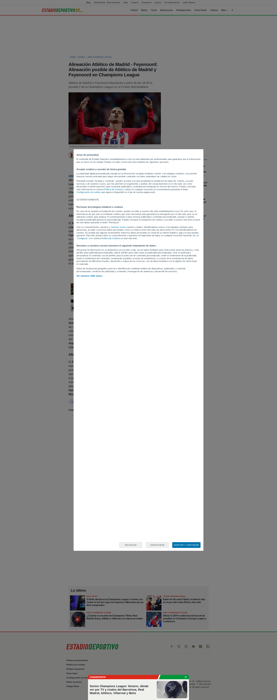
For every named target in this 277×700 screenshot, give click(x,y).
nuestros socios (118, 227)
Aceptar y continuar (186, 545)
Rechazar (130, 545)
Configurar (157, 545)
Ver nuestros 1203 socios (89, 276)
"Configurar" (82, 238)
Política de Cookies (113, 189)
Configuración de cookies (88, 192)
